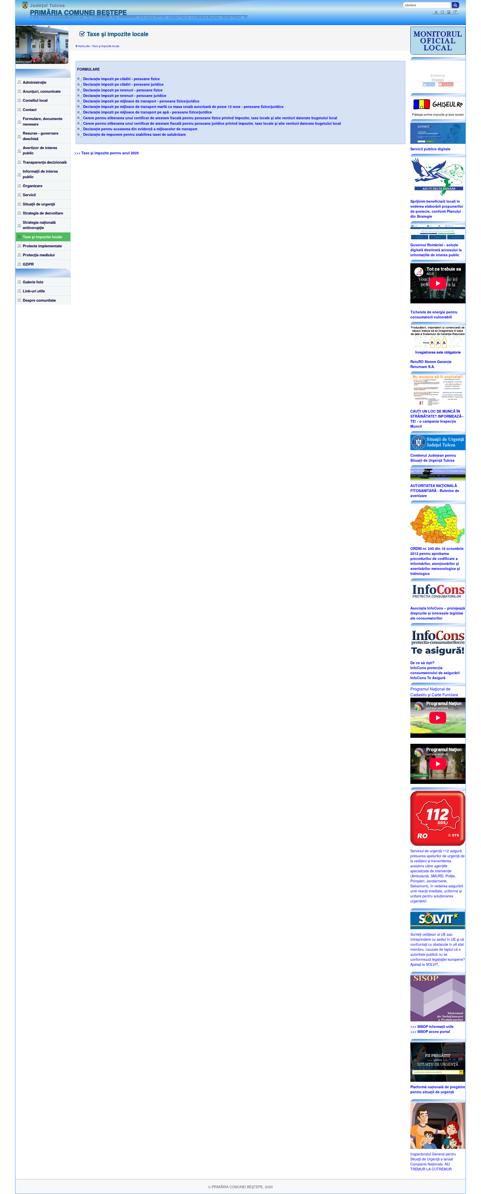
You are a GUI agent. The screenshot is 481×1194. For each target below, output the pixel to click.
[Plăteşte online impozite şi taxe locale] (437, 103)
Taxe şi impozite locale (42, 237)
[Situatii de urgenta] (437, 1061)
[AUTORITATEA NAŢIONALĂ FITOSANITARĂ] (437, 473)
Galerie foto (33, 282)
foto (431, 84)
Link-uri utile (34, 291)
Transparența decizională (45, 162)
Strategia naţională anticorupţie (39, 224)
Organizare (32, 185)
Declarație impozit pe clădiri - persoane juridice (123, 84)
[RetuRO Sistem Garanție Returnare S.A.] (437, 340)
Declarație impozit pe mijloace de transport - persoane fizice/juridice (141, 100)
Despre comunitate (39, 300)
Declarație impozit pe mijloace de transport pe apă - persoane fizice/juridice (147, 111)
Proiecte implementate (42, 246)
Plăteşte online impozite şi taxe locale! (438, 114)
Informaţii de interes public (40, 173)
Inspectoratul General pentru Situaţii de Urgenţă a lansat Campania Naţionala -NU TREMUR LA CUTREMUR (433, 1161)
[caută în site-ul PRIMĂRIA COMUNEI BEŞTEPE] (455, 5)
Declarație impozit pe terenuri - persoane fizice (123, 89)
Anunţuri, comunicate (42, 91)
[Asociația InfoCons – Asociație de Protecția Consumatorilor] (437, 591)
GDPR (28, 264)
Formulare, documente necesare (42, 121)
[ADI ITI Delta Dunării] (437, 176)
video (447, 84)
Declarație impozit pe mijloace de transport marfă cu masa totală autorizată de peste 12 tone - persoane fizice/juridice (183, 106)
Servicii (29, 194)
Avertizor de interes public (40, 150)
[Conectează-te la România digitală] (437, 132)
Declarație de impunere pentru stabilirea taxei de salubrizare (134, 134)
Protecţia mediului (39, 255)
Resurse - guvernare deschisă (40, 135)
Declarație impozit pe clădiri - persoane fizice (121, 78)
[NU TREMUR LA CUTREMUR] (437, 1125)
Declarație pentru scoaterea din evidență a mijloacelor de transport (140, 128)
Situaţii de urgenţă (39, 204)
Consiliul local (35, 100)
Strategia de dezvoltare (43, 213)
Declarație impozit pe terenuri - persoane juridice (124, 95)
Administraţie (34, 82)
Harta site (84, 46)
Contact (30, 109)
